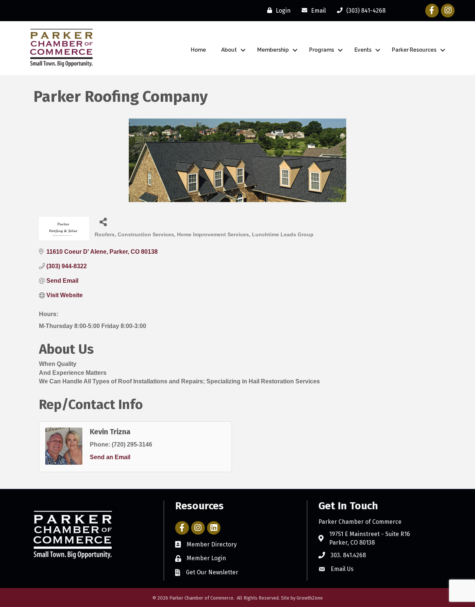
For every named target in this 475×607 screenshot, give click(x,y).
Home (198, 50)
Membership (273, 50)
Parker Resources (414, 50)
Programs (321, 50)
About (229, 50)
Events (362, 50)
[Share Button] (103, 221)
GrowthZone (310, 598)
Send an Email (110, 457)
